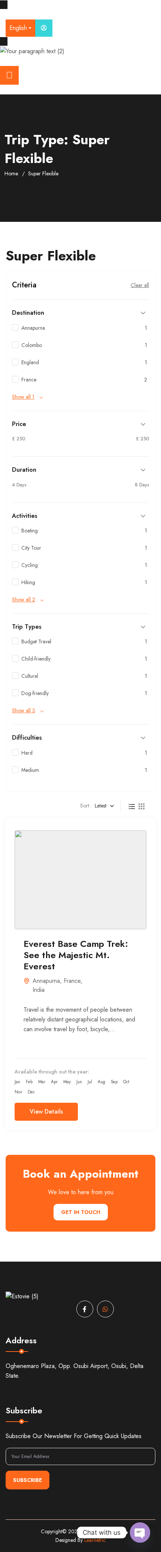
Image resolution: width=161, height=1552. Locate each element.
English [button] (18, 28)
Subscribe (27, 1480)
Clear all (140, 285)
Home (11, 173)
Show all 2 (23, 599)
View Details (46, 1111)
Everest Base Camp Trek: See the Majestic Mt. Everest (76, 955)
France (72, 980)
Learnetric (95, 1540)
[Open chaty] (140, 1532)
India (39, 989)
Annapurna (46, 980)
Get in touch (80, 1212)
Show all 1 (23, 397)
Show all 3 (23, 710)
